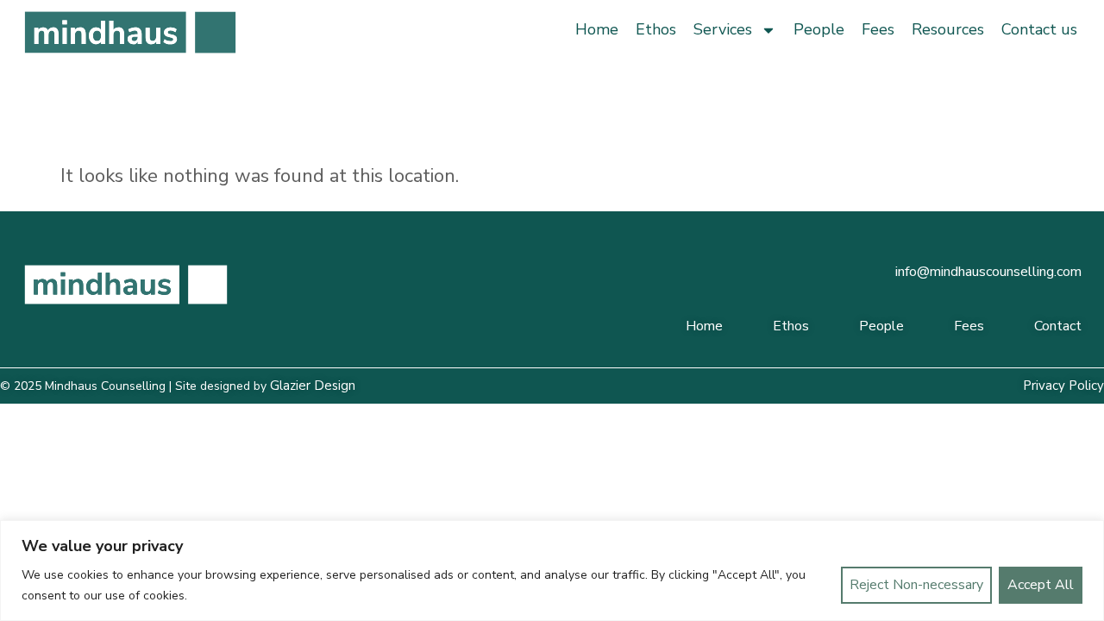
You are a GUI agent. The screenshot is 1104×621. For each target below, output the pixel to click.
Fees (878, 29)
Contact (1058, 326)
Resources (948, 29)
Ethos (656, 29)
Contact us (1039, 29)
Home (596, 29)
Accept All (1040, 584)
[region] (552, 570)
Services (722, 29)
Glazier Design (312, 385)
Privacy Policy (1063, 385)
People (819, 29)
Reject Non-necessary (916, 584)
